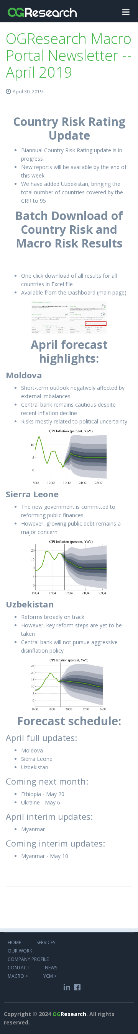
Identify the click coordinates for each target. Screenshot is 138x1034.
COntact (19, 967)
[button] (125, 11)
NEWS (51, 967)
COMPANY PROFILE (28, 959)
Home (14, 942)
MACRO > (18, 976)
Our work (20, 950)
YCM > (50, 976)
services (46, 942)
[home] (42, 8)
